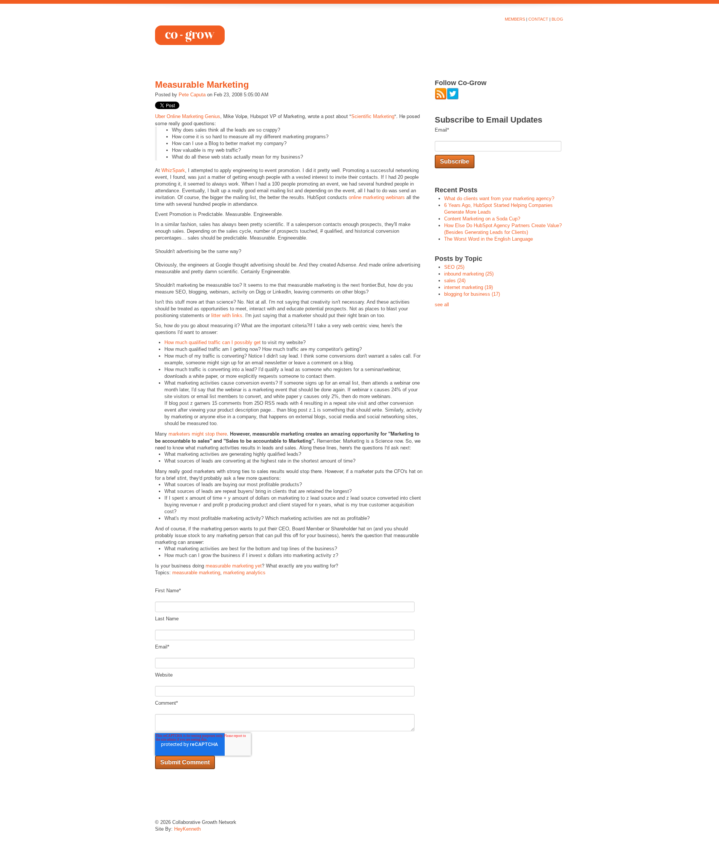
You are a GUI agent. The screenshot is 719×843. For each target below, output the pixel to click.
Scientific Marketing (372, 116)
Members (515, 19)
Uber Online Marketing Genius (187, 116)
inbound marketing (469, 274)
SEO (454, 267)
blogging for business (472, 294)
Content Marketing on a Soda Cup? (482, 219)
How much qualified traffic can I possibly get (212, 342)
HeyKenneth (187, 829)
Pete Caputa (192, 94)
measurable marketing (196, 572)
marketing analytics (244, 572)
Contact (538, 19)
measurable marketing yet (234, 566)
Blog (557, 19)
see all (442, 304)
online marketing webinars (377, 197)
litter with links (226, 315)
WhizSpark (173, 170)
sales (454, 280)
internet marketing (468, 287)
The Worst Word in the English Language (488, 239)
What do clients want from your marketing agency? (499, 198)
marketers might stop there (198, 434)
